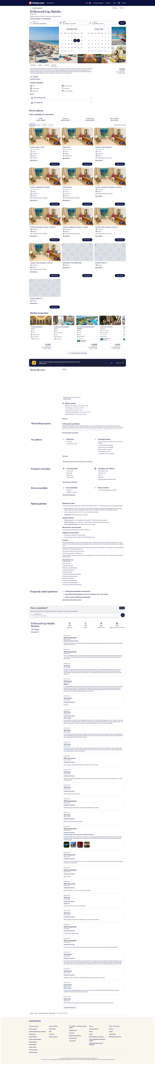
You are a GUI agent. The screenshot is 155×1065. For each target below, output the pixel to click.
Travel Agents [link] (72, 1040)
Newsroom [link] (71, 1033)
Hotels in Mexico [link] (33, 1036)
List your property (98, 3)
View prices (54, 164)
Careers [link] (111, 1031)
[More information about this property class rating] (35, 14)
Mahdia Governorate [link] (43, 1013)
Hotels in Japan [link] (32, 1047)
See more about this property (70, 432)
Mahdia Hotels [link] (52, 1013)
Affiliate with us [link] (73, 1030)
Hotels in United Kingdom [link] (35, 1039)
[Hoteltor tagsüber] (73, 845)
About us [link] (111, 1028)
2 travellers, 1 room (97, 23)
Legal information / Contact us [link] (96, 1036)
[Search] (123, 615)
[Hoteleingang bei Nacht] (80, 845)
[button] (68, 37)
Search (122, 23)
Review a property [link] (53, 1036)
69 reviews (34, 632)
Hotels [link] (31, 1013)
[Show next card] (125, 333)
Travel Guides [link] (112, 1034)
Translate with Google (69, 702)
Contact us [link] (51, 1034)
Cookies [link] (91, 1034)
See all (32, 94)
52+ (122, 61)
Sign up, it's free (120, 362)
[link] (122, 8)
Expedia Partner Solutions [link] (75, 1035)
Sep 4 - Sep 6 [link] (114, 120)
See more (65, 418)
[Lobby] (87, 845)
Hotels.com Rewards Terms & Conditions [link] (96, 1044)
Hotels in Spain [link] (32, 1044)
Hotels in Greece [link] (33, 1052)
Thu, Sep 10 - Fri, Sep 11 (69, 23)
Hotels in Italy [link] (32, 1034)
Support (108, 3)
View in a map (67, 399)
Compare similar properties (78, 353)
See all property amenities (70, 482)
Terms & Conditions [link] (93, 1028)
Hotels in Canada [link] (33, 1028)
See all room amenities (69, 495)
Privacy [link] (90, 1031)
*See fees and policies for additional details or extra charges (77, 461)
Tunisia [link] (35, 1013)
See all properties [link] (37, 8)
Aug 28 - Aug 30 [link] (89, 120)
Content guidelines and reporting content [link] (97, 1040)
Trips (114, 3)
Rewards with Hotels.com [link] (115, 1036)
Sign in (124, 3)
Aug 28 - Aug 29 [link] (65, 120)
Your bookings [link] (52, 1028)
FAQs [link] (50, 1031)
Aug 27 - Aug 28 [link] (40, 120)
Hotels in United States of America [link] (37, 1031)
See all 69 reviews (35, 79)
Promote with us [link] (73, 1038)
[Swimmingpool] (66, 845)
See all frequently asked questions (71, 600)
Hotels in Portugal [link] (33, 1049)
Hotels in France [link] (33, 1041)
